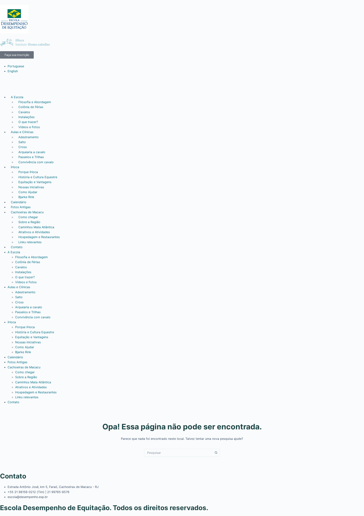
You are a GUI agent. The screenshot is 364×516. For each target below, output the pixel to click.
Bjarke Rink (26, 197)
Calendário (18, 202)
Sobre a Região (29, 222)
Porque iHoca (28, 172)
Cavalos (24, 112)
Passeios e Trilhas (31, 157)
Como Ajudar (27, 192)
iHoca (15, 167)
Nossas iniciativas (31, 187)
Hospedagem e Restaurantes (39, 237)
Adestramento (28, 137)
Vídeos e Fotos (29, 127)
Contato (17, 247)
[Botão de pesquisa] (216, 452)
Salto (22, 142)
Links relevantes (30, 242)
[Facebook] (4, 83)
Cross (22, 147)
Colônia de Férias (30, 107)
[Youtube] (15, 83)
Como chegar (28, 217)
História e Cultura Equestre (37, 177)
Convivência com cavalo (36, 162)
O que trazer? (28, 122)
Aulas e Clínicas (22, 132)
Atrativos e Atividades (34, 232)
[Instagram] (25, 83)
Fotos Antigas (21, 207)
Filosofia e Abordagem (34, 102)
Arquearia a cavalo (31, 152)
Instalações (26, 117)
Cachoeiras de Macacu (27, 212)
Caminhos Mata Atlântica (36, 227)
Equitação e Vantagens (34, 182)
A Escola (17, 97)
